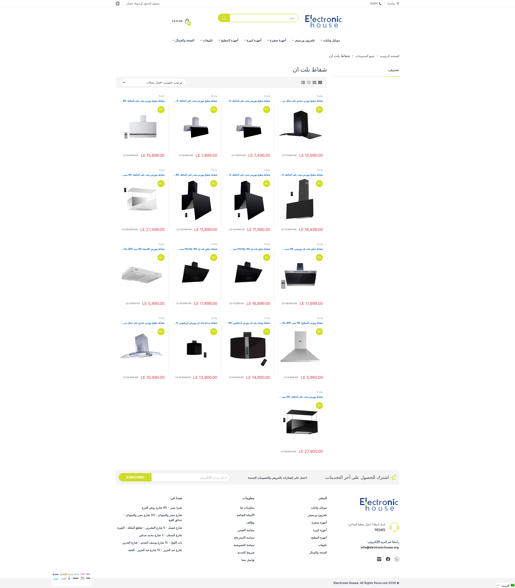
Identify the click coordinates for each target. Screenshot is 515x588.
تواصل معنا (247, 559)
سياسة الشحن (246, 530)
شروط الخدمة (246, 552)
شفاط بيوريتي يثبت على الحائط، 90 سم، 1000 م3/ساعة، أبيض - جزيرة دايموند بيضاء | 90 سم (142, 175)
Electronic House (346, 583)
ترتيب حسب (173, 82)
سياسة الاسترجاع (244, 537)
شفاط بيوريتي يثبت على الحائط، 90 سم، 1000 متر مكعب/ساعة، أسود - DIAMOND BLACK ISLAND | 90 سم (302, 397)
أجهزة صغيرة (319, 522)
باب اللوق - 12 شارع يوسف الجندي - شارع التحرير (152, 542)
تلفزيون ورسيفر (317, 515)
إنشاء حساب (133, 3)
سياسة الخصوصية (244, 545)
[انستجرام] (379, 560)
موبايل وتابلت (319, 507)
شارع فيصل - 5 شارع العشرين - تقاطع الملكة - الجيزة (149, 527)
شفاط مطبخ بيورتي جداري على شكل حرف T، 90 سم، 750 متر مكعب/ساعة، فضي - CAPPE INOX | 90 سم (143, 323)
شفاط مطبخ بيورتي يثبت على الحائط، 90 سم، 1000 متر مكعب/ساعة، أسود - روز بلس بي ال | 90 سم (196, 175)
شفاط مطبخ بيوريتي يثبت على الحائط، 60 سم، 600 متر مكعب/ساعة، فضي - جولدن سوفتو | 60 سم (248, 101)
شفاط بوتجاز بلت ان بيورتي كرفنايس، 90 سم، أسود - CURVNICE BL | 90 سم (249, 323)
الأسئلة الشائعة (245, 515)
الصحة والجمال (318, 552)
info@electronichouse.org (380, 547)
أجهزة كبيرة (320, 530)
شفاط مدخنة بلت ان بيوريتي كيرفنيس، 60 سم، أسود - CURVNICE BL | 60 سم (196, 323)
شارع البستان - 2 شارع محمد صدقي (160, 535)
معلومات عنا (247, 507)
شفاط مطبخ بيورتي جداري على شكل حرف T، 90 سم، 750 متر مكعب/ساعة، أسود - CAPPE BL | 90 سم (301, 101)
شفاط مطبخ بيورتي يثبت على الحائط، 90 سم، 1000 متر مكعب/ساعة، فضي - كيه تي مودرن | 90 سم (142, 101)
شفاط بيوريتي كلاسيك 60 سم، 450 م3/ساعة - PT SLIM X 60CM (144, 249)
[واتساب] (396, 560)
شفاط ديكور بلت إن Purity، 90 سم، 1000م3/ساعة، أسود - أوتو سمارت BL (197, 249)
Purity (320, 96)
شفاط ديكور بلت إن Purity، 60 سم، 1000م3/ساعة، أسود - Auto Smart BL (249, 249)
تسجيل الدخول (151, 3)
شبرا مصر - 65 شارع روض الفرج (162, 507)
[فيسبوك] (388, 560)
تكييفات (322, 545)
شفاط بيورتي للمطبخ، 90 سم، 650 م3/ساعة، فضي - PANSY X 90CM (302, 323)
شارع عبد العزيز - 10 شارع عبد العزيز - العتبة (155, 550)
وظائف (250, 522)
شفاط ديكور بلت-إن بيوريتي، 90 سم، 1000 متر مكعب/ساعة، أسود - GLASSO (301, 249)
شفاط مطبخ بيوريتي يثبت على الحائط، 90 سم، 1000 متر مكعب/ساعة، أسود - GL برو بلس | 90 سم (301, 175)
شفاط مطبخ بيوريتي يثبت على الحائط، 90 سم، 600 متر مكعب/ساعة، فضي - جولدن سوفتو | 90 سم (195, 101)
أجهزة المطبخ (319, 537)
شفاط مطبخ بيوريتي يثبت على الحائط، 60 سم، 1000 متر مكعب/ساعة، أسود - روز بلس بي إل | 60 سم (249, 175)
